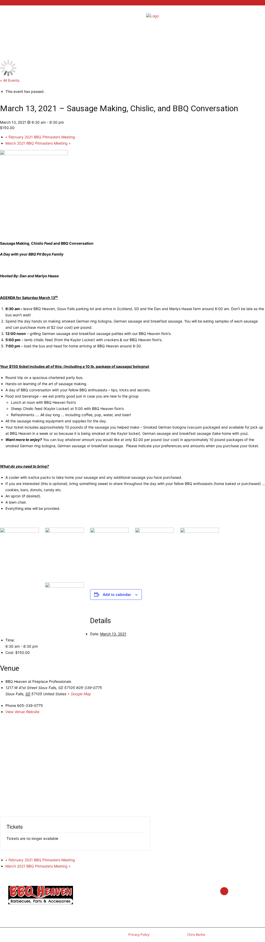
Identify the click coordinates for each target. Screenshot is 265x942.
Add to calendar (117, 594)
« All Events (9, 80)
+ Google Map (79, 694)
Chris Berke (196, 934)
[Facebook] (224, 891)
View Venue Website (22, 711)
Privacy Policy (139, 934)
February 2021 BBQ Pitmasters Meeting (40, 137)
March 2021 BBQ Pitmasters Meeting (38, 143)
